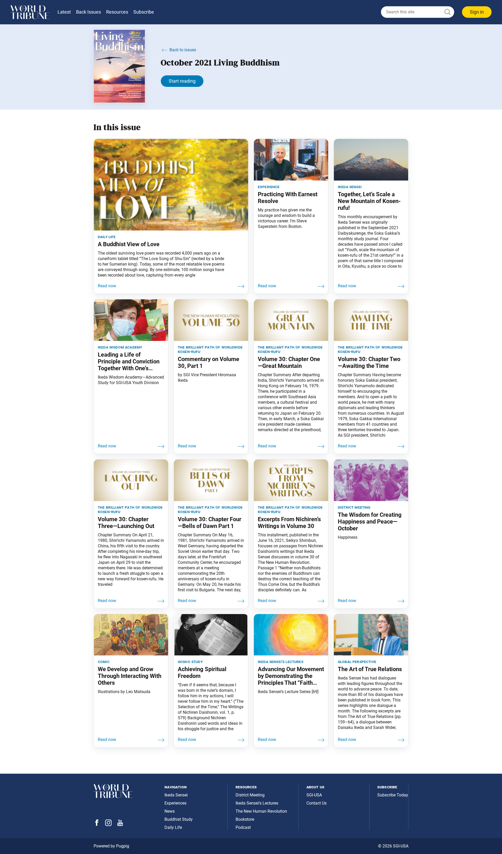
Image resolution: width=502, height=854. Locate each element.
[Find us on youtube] (120, 824)
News (169, 811)
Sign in (477, 12)
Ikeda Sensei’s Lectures (257, 803)
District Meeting (250, 795)
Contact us (316, 803)
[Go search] (447, 12)
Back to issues (182, 49)
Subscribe (143, 12)
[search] (417, 12)
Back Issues (88, 12)
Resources (117, 12)
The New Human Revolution (261, 811)
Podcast (243, 827)
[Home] (30, 12)
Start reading (182, 81)
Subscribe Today (392, 795)
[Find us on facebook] (97, 824)
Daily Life (173, 827)
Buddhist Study (178, 819)
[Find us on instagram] (108, 824)
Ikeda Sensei (176, 795)
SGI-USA (314, 795)
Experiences (175, 803)
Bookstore (245, 819)
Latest (64, 12)
